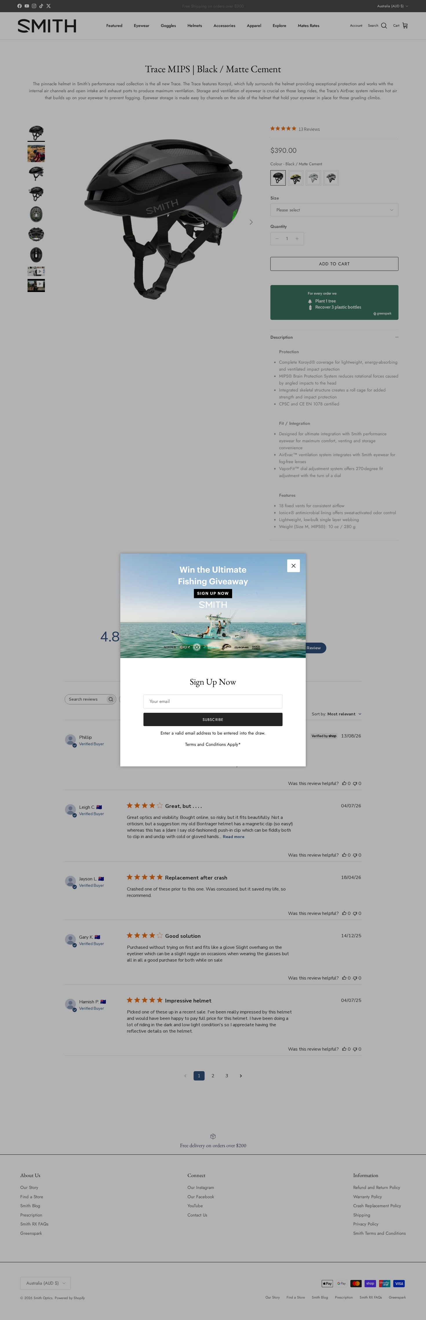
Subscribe (213, 719)
